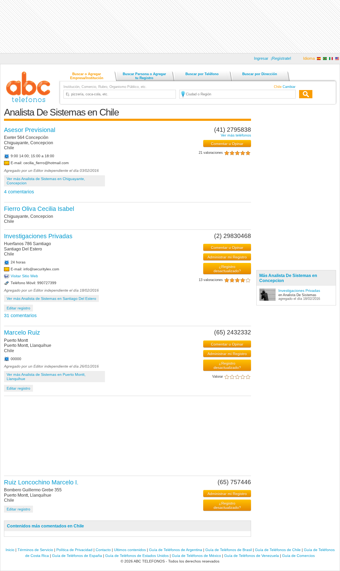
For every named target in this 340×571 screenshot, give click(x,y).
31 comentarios (20, 315)
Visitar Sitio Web (24, 276)
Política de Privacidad (74, 550)
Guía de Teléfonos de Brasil (228, 550)
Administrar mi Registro (227, 257)
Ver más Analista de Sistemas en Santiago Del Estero (51, 298)
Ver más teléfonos (236, 135)
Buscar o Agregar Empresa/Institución (86, 76)
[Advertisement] (170, 26)
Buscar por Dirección (259, 74)
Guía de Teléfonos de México (196, 555)
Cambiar (289, 87)
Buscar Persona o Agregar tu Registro (144, 76)
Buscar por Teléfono (202, 74)
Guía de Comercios (298, 555)
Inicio (10, 550)
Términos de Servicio (35, 550)
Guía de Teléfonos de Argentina (175, 550)
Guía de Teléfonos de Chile (278, 550)
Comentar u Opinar (227, 144)
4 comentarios (19, 191)
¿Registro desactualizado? (227, 269)
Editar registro (18, 308)
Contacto (103, 550)
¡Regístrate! (281, 58)
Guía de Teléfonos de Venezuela (251, 555)
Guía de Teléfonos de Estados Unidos (137, 555)
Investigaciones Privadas (299, 290)
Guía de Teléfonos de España (77, 555)
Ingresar (261, 58)
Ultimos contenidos (130, 550)
